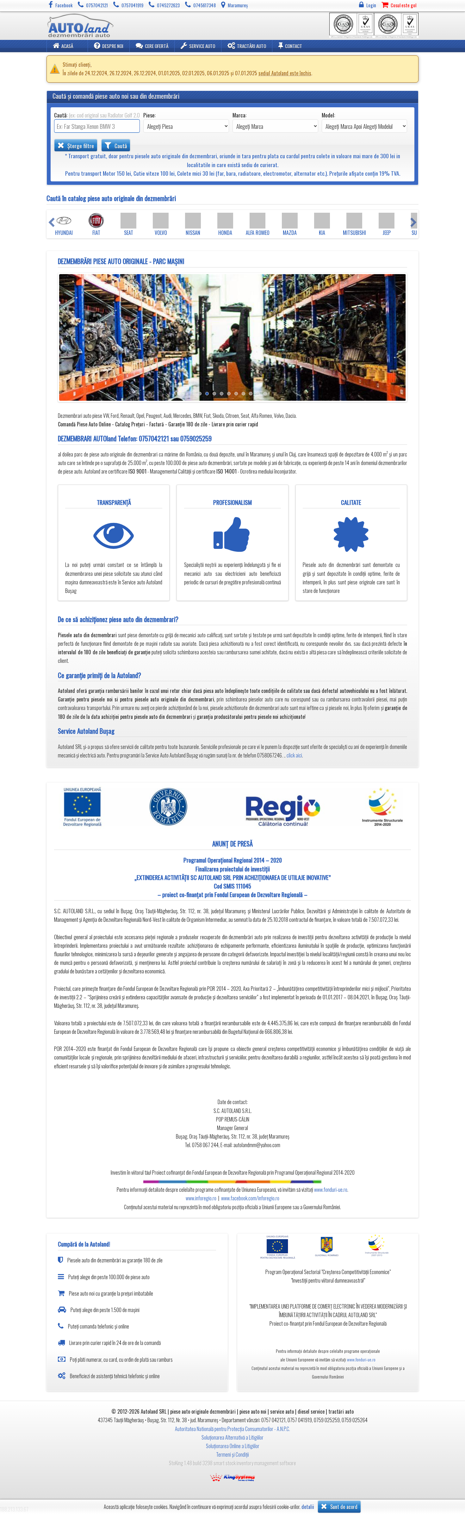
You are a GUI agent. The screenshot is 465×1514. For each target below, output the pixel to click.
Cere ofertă (156, 45)
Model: (328, 115)
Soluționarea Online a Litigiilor (232, 1446)
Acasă (67, 45)
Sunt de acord (343, 1507)
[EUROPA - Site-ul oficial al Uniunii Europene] (279, 1246)
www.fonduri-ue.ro (330, 1189)
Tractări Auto (251, 45)
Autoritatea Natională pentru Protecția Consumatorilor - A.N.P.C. (232, 1429)
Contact (293, 45)
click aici (294, 755)
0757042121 (154, 438)
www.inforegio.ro (201, 1198)
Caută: (97, 115)
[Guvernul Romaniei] (328, 1246)
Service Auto (202, 45)
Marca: (239, 115)
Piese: (149, 115)
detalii (307, 1507)
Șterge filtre (80, 145)
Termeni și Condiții (232, 1454)
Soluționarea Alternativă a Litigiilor (233, 1437)
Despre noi (112, 45)
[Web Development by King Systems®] (232, 1476)
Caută (120, 145)
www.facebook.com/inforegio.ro (250, 1198)
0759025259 (196, 438)
